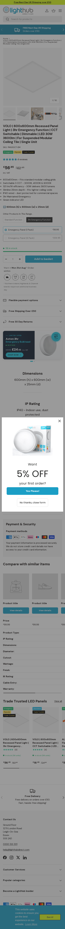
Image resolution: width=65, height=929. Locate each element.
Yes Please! (32, 491)
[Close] (59, 421)
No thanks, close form (33, 502)
